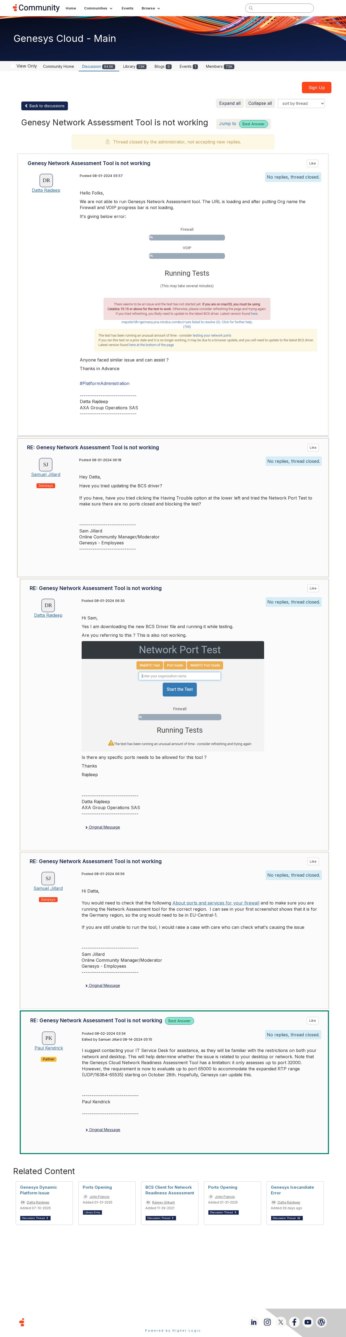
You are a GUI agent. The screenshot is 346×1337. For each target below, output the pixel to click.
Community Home (58, 66)
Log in (326, 8)
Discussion (97, 66)
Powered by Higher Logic (173, 1330)
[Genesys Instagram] (267, 1322)
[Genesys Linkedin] (253, 1322)
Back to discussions (46, 105)
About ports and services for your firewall (215, 903)
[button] (99, 8)
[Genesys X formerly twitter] (280, 1322)
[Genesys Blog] (321, 1322)
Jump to (242, 123)
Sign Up (316, 87)
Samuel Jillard (45, 474)
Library (134, 66)
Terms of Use (154, 1322)
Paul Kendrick (49, 1048)
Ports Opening (97, 1187)
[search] (251, 8)
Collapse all (260, 103)
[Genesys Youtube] (307, 1322)
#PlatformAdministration (104, 383)
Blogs (162, 66)
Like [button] (312, 163)
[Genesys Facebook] (294, 1322)
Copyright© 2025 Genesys (58, 1322)
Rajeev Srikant (163, 1202)
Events (188, 66)
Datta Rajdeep (46, 190)
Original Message (104, 827)
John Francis (99, 1197)
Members (219, 66)
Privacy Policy (190, 1322)
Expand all (230, 103)
